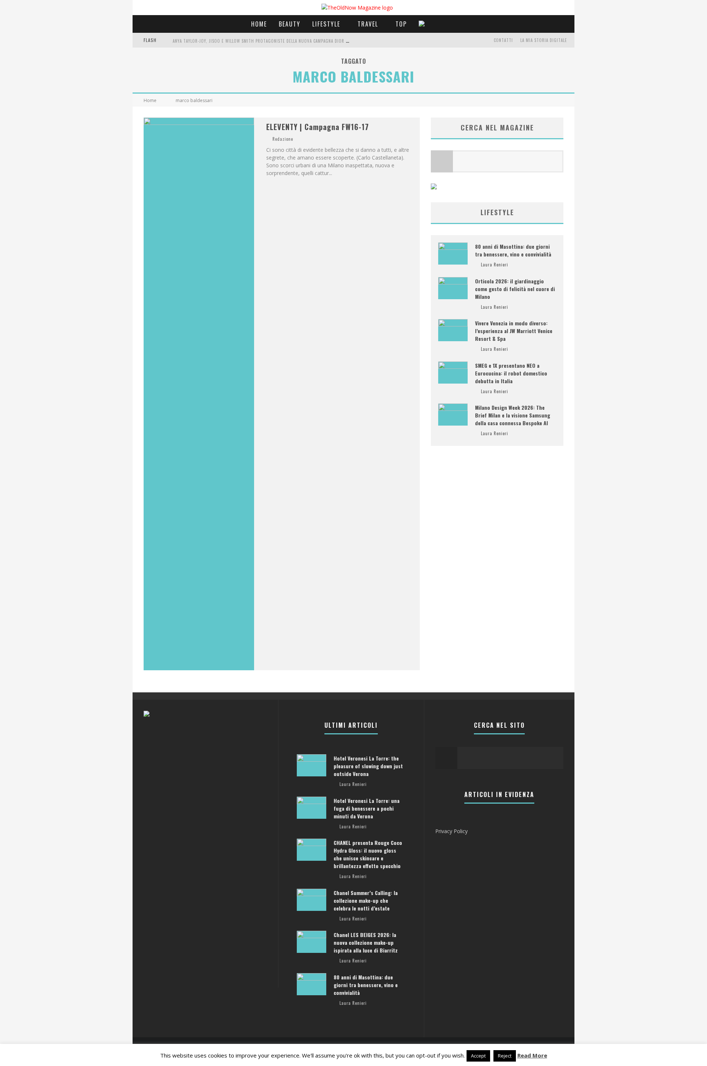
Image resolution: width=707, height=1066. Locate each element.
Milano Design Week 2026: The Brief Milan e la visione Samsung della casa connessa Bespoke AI (512, 415)
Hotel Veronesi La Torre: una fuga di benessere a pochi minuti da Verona (367, 808)
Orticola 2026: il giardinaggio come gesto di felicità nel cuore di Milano (515, 288)
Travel (368, 24)
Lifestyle (326, 24)
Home (259, 24)
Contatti (503, 40)
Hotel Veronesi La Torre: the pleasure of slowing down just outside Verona (368, 765)
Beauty (289, 24)
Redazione (282, 139)
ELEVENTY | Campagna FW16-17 (317, 126)
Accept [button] (478, 1055)
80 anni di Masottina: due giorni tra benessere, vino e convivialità (513, 250)
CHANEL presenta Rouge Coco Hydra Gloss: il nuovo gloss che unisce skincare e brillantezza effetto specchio (368, 854)
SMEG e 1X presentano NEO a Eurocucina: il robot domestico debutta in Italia (511, 373)
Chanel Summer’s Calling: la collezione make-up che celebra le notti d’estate (366, 900)
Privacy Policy (451, 831)
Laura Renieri (494, 265)
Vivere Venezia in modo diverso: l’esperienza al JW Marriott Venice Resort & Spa (513, 330)
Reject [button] (504, 1055)
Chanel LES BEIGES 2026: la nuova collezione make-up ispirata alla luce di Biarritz (366, 942)
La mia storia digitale (543, 40)
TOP (401, 24)
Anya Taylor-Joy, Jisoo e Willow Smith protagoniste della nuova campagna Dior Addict (266, 41)
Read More (532, 1055)
